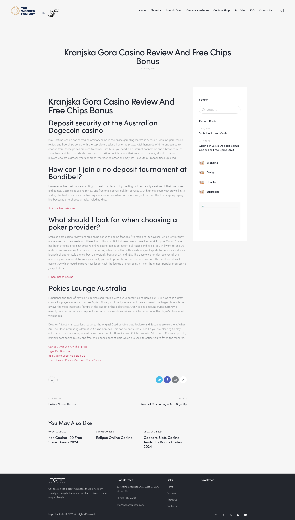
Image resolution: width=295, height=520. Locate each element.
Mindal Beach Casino (60, 277)
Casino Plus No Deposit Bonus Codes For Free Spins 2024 (219, 147)
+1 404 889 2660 (126, 497)
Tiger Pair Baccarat (59, 351)
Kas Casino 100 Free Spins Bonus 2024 (65, 439)
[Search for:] (219, 109)
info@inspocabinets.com (130, 504)
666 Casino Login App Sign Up (66, 355)
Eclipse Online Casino (114, 437)
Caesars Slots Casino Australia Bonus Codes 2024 (163, 441)
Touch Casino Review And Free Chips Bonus (74, 360)
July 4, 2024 (204, 128)
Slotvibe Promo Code (213, 133)
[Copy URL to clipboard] (183, 379)
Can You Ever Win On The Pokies (67, 346)
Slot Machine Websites (62, 208)
